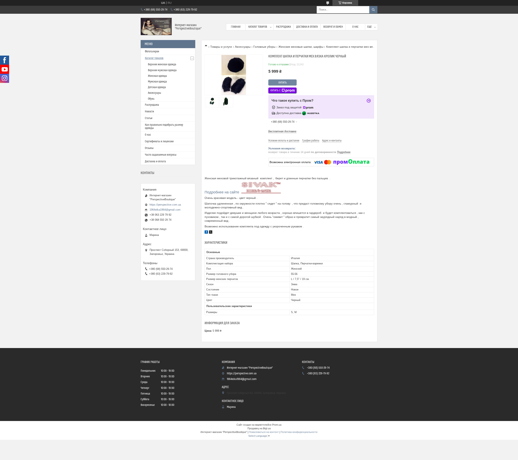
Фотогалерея (152, 51)
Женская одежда (157, 76)
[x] (210, 232)
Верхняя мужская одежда (162, 70)
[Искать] (373, 9)
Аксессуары (243, 46)
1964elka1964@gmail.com (165, 209)
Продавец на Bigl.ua (259, 428)
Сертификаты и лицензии (159, 141)
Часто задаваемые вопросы (160, 154)
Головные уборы (264, 46)
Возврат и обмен (333, 26)
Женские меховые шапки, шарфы (300, 46)
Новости (149, 111)
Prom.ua (276, 424)
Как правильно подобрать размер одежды (164, 126)
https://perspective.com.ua (165, 204)
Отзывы (149, 148)
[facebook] (206, 232)
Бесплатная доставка (282, 131)
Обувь (151, 98)
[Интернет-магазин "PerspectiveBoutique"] (156, 27)
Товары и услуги (221, 46)
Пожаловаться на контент (264, 432)
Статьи (148, 118)
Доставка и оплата (307, 26)
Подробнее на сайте (222, 192)
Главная (236, 26)
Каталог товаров (257, 26)
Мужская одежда (157, 81)
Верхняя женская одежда (162, 64)
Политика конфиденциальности (299, 432)
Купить (282, 82)
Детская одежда (157, 87)
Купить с (275, 90)
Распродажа (283, 26)
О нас (355, 26)
